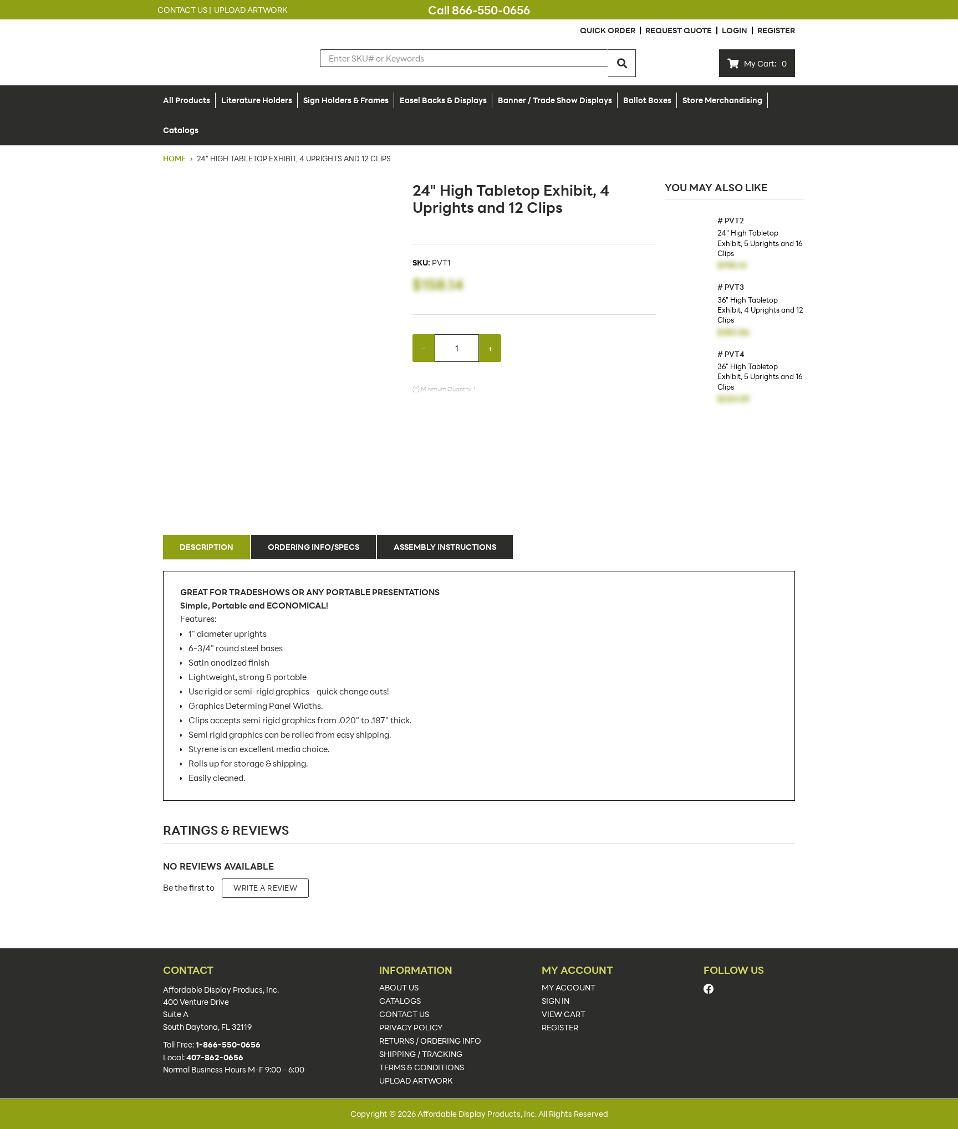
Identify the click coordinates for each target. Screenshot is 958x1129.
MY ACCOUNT (568, 988)
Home (175, 159)
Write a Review (265, 888)
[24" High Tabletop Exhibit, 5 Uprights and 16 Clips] (688, 240)
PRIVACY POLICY (410, 1027)
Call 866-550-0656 (479, 10)
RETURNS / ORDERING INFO (430, 1041)
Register (776, 30)
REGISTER (560, 1027)
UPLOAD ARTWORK (416, 1081)
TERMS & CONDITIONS (421, 1067)
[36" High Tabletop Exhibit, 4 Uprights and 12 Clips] (688, 306)
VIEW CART (563, 1014)
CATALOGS (400, 1001)
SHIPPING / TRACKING (420, 1054)
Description (206, 546)
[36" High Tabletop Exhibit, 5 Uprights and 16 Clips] (688, 373)
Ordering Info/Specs (313, 546)
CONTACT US (404, 1014)
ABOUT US (399, 988)
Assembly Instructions (445, 546)
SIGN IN (555, 1001)
